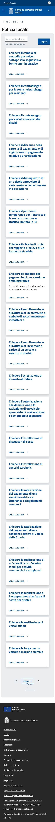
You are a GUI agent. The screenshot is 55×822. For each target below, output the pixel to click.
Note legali (8, 744)
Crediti (6, 734)
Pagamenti (8, 780)
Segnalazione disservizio (14, 790)
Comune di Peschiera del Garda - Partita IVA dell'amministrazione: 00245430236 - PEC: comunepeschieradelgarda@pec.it (23, 804)
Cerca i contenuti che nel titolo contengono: (15, 41)
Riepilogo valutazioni (13, 785)
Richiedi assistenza (12, 765)
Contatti (7, 754)
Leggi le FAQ (9, 775)
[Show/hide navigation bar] (4, 11)
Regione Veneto (10, 3)
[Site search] (49, 11)
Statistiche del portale (13, 770)
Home (5, 21)
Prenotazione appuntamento (16, 760)
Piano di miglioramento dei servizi (18, 795)
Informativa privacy (12, 739)
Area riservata (10, 729)
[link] (19, 74)
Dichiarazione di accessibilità (16, 749)
